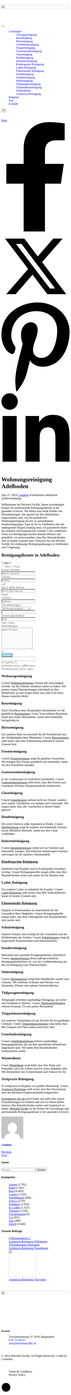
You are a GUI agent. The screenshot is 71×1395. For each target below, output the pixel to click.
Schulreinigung (24, 74)
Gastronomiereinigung (29, 51)
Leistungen (15, 31)
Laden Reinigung (26, 67)
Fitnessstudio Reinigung (30, 70)
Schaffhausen (16, 1197)
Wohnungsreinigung (22, 683)
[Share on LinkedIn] (35, 470)
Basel (12, 1187)
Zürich (12, 1224)
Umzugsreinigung (26, 34)
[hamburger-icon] (2, 26)
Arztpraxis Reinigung (28, 93)
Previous (6, 1151)
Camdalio (23, 495)
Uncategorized (17, 1214)
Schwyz (13, 1200)
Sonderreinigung (25, 77)
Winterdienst (23, 90)
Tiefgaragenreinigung (28, 84)
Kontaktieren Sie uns (13, 1098)
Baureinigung (24, 37)
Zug (11, 1220)
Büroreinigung (24, 41)
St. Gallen (14, 1207)
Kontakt (13, 103)
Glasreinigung (24, 54)
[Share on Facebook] (35, 230)
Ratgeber (14, 97)
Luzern (13, 1194)
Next (4, 1155)
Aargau (13, 1184)
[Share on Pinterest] (35, 391)
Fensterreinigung (25, 47)
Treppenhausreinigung (29, 87)
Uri (11, 1217)
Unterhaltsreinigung (27, 44)
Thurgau (14, 1210)
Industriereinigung (26, 61)
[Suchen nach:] (18, 1169)
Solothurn (14, 1204)
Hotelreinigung (24, 57)
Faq (11, 100)
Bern (4, 120)
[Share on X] (35, 299)
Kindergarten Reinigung (30, 64)
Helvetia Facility (19, 1108)
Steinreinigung (24, 80)
